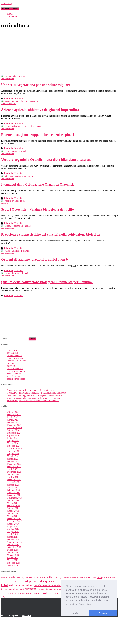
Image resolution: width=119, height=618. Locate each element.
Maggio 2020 (13, 485)
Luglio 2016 (12, 550)
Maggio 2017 (13, 531)
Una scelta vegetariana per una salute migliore (35, 85)
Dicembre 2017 (14, 518)
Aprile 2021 (12, 477)
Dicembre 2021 (14, 472)
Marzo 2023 (12, 459)
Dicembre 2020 (14, 479)
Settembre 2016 (14, 547)
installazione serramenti (46, 585)
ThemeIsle (26, 615)
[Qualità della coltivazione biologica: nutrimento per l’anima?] (15, 273)
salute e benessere (15, 368)
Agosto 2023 (13, 451)
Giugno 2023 (13, 453)
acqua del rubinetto (28, 577)
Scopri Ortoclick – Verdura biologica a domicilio (37, 209)
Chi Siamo (12, 16)
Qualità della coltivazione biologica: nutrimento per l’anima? (47, 282)
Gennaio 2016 (13, 565)
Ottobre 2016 (13, 544)
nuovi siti (5, 203)
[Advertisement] (59, 53)
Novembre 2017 (14, 521)
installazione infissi (20, 585)
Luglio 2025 (12, 417)
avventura (67, 577)
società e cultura (14, 376)
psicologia (13, 589)
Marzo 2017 (12, 537)
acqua (3, 577)
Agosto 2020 (13, 482)
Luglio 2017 (12, 526)
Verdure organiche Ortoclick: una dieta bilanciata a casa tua (46, 160)
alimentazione (7, 78)
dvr (52, 581)
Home (10, 14)
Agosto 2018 (13, 511)
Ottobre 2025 (13, 412)
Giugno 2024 (13, 440)
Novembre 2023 (14, 448)
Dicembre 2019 (14, 495)
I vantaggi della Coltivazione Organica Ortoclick (37, 184)
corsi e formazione (15, 358)
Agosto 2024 (13, 435)
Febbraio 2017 (13, 539)
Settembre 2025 (14, 414)
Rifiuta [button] (75, 613)
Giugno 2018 (13, 513)
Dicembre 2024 (14, 425)
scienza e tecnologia (16, 371)
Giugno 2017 (13, 529)
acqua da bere (13, 577)
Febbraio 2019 (13, 505)
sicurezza (4, 594)
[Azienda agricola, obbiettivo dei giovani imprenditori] (20, 101)
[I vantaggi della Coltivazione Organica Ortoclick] (17, 176)
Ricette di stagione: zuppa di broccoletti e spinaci (37, 135)
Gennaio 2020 (13, 492)
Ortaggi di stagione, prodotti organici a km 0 (34, 259)
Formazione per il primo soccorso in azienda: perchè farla (33, 400)
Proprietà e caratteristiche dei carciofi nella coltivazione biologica (50, 234)
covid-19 (22, 582)
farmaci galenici (60, 582)
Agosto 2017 (13, 524)
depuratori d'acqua (38, 581)
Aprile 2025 (12, 420)
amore (55, 577)
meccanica (12, 363)
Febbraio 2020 (13, 490)
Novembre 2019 (14, 498)
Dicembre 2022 (14, 464)
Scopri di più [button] (85, 604)
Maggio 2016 (13, 555)
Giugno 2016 (13, 552)
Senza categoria (14, 373)
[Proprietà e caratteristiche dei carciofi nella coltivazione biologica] (16, 225)
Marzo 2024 (12, 443)
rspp (21, 589)
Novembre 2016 (14, 542)
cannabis (92, 577)
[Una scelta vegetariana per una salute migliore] (14, 76)
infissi (4, 585)
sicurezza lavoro (16, 593)
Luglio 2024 (12, 438)
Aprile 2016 (12, 557)
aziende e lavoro (8, 103)
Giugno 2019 (13, 500)
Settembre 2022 (14, 466)
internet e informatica (16, 360)
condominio (108, 577)
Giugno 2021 (13, 474)
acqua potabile (44, 577)
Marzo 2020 (12, 487)
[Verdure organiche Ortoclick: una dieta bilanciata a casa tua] (15, 151)
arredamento (12, 353)
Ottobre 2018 (13, 508)
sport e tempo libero (16, 379)
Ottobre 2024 (13, 430)
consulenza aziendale (9, 582)
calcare (85, 577)
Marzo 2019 (12, 503)
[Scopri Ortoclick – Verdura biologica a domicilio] (13, 200)
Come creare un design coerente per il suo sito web (30, 390)
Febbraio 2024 (13, 446)
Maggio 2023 (13, 456)
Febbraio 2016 (13, 563)
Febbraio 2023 (13, 461)
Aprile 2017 (12, 534)
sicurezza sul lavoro (42, 593)
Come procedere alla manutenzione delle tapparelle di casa (33, 398)
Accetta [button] (103, 613)
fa (18, 98)
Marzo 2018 (12, 516)
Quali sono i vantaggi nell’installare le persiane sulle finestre (34, 395)
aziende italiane (76, 577)
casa (99, 577)
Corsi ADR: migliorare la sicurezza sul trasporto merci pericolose (36, 392)
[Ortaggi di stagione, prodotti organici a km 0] (15, 250)
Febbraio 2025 (13, 422)
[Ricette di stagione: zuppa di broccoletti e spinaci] (21, 126)
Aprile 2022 (12, 469)
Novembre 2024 (14, 427)
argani (61, 577)
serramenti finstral (45, 589)
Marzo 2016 (12, 560)
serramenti (30, 589)
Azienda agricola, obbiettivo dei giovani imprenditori (40, 110)
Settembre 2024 (14, 433)
